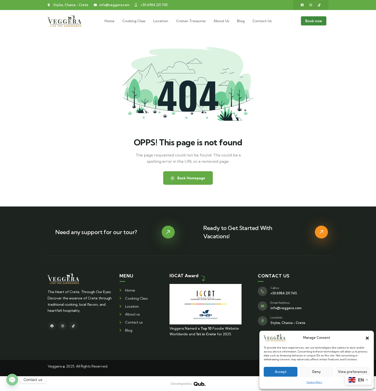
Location (276, 317)
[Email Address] (262, 306)
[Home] (64, 21)
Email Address (280, 303)
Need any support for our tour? (96, 232)
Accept (281, 372)
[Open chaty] (12, 380)
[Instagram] (310, 5)
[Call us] (262, 291)
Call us (274, 288)
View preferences (352, 372)
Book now (313, 21)
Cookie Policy (314, 382)
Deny (316, 372)
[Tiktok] (319, 5)
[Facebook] (302, 5)
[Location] (262, 321)
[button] (367, 338)
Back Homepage (190, 178)
